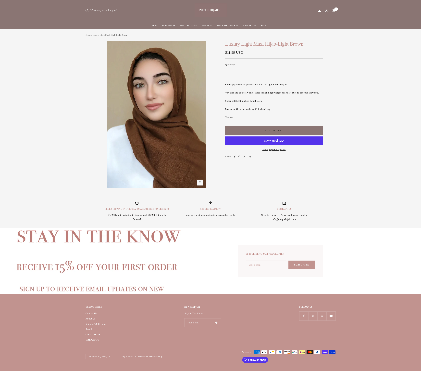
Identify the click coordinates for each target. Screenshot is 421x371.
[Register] (216, 322)
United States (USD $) (97, 356)
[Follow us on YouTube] (330, 315)
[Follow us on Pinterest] (321, 315)
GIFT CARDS (93, 334)
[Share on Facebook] (234, 157)
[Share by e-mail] (250, 157)
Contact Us (91, 313)
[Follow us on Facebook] (303, 315)
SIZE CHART (92, 339)
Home (88, 35)
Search (89, 329)
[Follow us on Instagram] (312, 315)
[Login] (326, 10)
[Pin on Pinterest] (239, 157)
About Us (90, 318)
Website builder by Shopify (150, 356)
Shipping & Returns (96, 324)
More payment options (274, 149)
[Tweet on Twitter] (244, 157)
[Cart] (333, 10)
